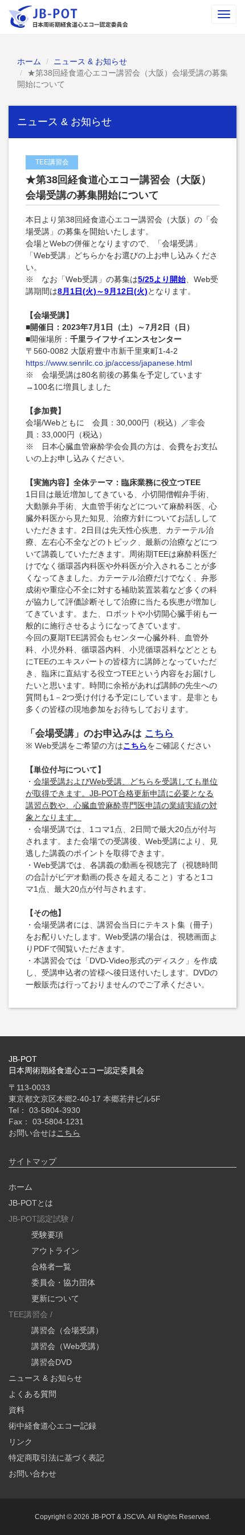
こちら (159, 733)
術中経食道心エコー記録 (52, 1425)
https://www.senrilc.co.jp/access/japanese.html (109, 362)
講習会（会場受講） (67, 1330)
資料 (16, 1409)
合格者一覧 (51, 1266)
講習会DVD (51, 1362)
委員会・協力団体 (63, 1282)
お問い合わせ (32, 1473)
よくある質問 (32, 1394)
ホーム (29, 61)
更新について (55, 1298)
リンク (20, 1441)
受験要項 (47, 1234)
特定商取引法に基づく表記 (56, 1457)
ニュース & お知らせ (90, 61)
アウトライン (55, 1250)
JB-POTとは (31, 1202)
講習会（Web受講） (67, 1346)
